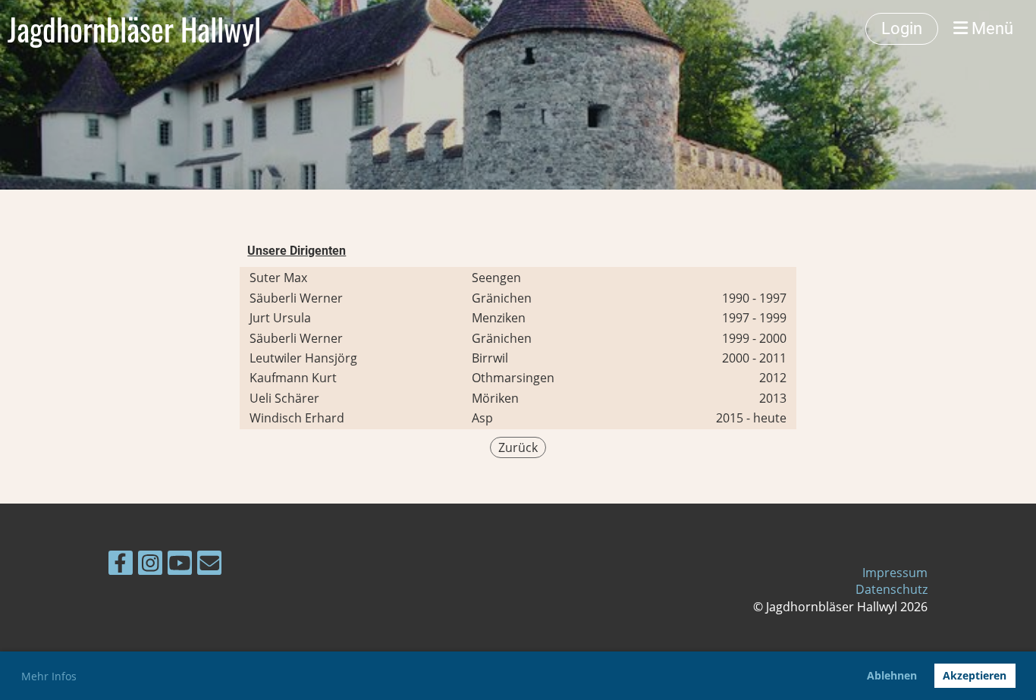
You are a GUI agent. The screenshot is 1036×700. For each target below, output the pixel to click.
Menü (990, 28)
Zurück (518, 447)
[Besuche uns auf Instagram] (150, 565)
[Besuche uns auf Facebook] (120, 565)
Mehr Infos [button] (49, 676)
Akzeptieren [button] (974, 675)
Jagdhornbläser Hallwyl (134, 29)
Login (901, 28)
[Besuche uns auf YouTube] (180, 565)
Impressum (895, 572)
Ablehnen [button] (892, 675)
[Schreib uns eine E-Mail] (209, 565)
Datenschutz (891, 589)
